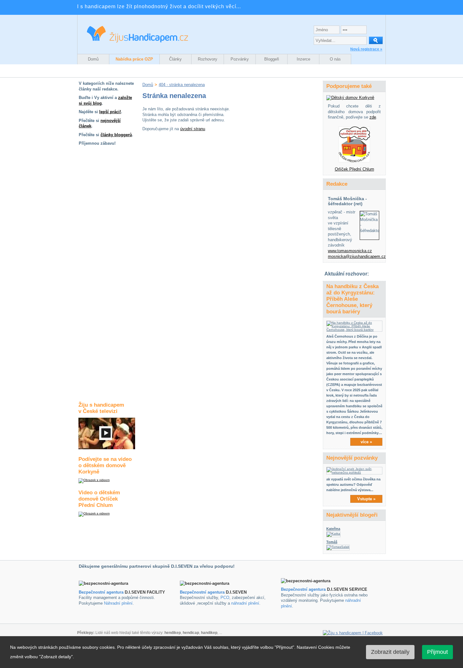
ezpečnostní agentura (204, 592)
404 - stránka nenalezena (182, 84)
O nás (335, 59)
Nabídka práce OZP (134, 59)
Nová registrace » (366, 49)
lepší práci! (110, 111)
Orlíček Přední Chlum (354, 169)
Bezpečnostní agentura (101, 592)
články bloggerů (116, 134)
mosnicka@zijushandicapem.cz (357, 256)
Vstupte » (366, 499)
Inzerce (303, 59)
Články (175, 59)
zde (372, 117)
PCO (224, 597)
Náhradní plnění (118, 603)
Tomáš (331, 542)
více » (366, 441)
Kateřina (333, 529)
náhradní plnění (245, 603)
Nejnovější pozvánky (352, 458)
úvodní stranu (192, 128)
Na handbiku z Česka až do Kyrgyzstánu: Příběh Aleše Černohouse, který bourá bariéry (352, 299)
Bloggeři (271, 59)
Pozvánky (240, 59)
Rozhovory (207, 59)
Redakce (336, 184)
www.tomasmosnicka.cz (350, 250)
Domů (93, 59)
